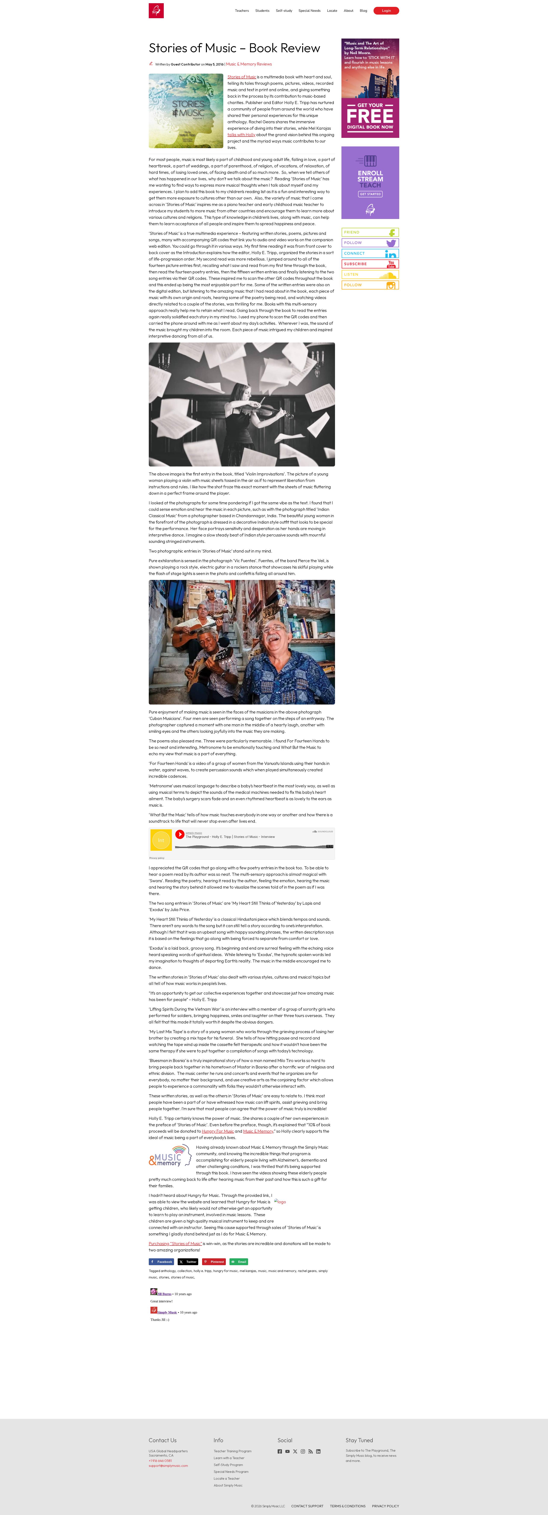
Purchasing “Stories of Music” (175, 1243)
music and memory (282, 1271)
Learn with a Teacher (229, 1458)
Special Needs (310, 10)
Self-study (284, 10)
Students (262, 10)
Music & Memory (241, 64)
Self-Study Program (228, 1465)
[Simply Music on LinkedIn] (370, 253)
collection (184, 1271)
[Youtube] (287, 1451)
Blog (363, 10)
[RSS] (310, 1451)
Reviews (264, 64)
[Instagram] (303, 1451)
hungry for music (225, 1271)
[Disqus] (242, 1340)
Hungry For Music (218, 1131)
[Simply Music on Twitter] (370, 242)
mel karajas (248, 1271)
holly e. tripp (202, 1271)
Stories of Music (242, 76)
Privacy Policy (385, 1506)
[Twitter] (295, 1451)
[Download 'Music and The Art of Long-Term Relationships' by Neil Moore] (370, 88)
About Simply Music (228, 1485)
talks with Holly (241, 134)
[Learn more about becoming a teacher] (370, 182)
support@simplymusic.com (168, 1465)
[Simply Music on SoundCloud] (370, 274)
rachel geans (307, 1271)
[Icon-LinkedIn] (318, 1451)
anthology (168, 1271)
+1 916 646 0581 (160, 1460)
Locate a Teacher (227, 1478)
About (348, 10)
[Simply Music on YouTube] (370, 264)
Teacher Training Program (233, 1451)
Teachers (242, 10)
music (262, 1271)
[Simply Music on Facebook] (370, 232)
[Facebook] (280, 1451)
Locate (332, 10)
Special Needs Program (231, 1471)
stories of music (182, 1277)
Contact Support (307, 1506)
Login (386, 10)
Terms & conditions (348, 1506)
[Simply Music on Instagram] (370, 285)
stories (164, 1277)
